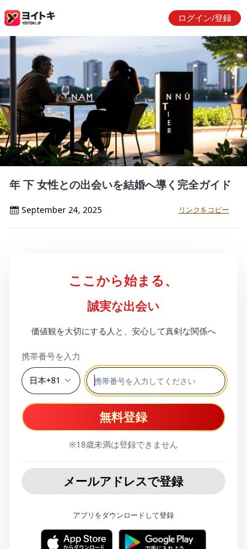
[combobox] (51, 380)
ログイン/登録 (204, 17)
